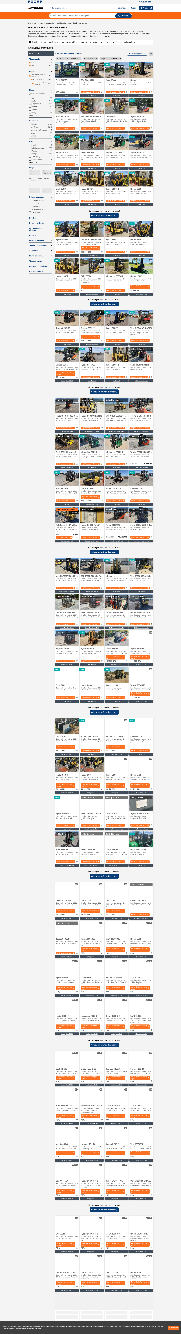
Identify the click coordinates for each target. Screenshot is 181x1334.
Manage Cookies (10, 1328)
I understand (173, 1328)
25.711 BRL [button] (60, 751)
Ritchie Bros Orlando (141, 468)
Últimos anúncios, (36, 197)
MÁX (43, 170)
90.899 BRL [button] (135, 291)
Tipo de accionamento (38, 245)
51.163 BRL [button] (60, 789)
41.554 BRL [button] (60, 915)
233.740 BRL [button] (86, 501)
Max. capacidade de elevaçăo (37, 229)
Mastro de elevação (37, 256)
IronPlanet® (92, 96)
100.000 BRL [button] (61, 92)
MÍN (31, 170)
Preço (31, 168)
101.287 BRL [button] (86, 341)
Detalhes (32, 218)
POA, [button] (83, 291)
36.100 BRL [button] (110, 789)
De (30, 189)
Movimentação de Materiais (43, 23)
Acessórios (33, 251)
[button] (41, 53)
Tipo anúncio (34, 59)
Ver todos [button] (33, 115)
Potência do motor (36, 240)
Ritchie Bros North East (92, 431)
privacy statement (27, 1328)
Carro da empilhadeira (38, 266)
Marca (31, 90)
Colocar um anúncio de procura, (104, 215)
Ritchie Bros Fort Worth (141, 628)
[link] (67, 70)
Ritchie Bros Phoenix (67, 468)
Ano (31, 186)
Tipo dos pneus (35, 261)
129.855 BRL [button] (111, 661)
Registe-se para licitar (89, 92)
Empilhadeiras (61, 23)
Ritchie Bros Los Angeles (116, 431)
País (31, 141)
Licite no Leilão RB (63, 537)
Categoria (33, 71)
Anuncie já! (147, 8)
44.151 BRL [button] (60, 377)
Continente (33, 120)
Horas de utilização (36, 223)
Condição (33, 235)
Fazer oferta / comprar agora (89, 248)
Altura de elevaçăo (36, 271)
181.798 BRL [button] (135, 661)
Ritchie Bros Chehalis (66, 541)
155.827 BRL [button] (86, 252)
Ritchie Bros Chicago (141, 381)
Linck (67, 96)
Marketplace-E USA (92, 255)
